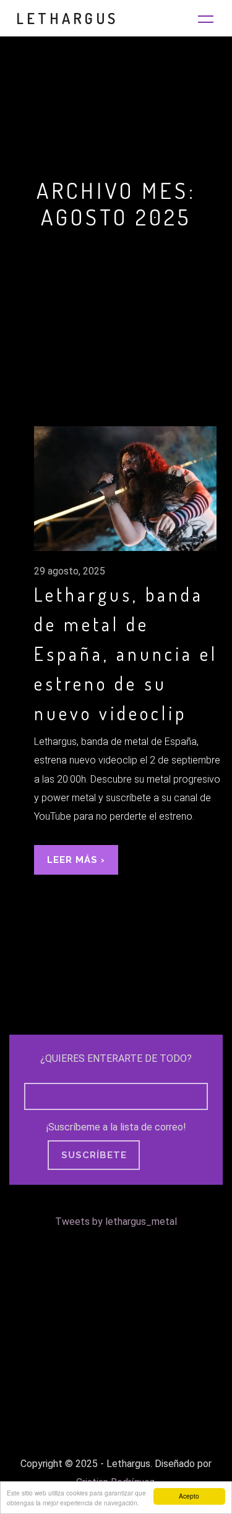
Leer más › (76, 859)
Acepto (189, 1495)
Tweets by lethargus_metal (116, 1221)
